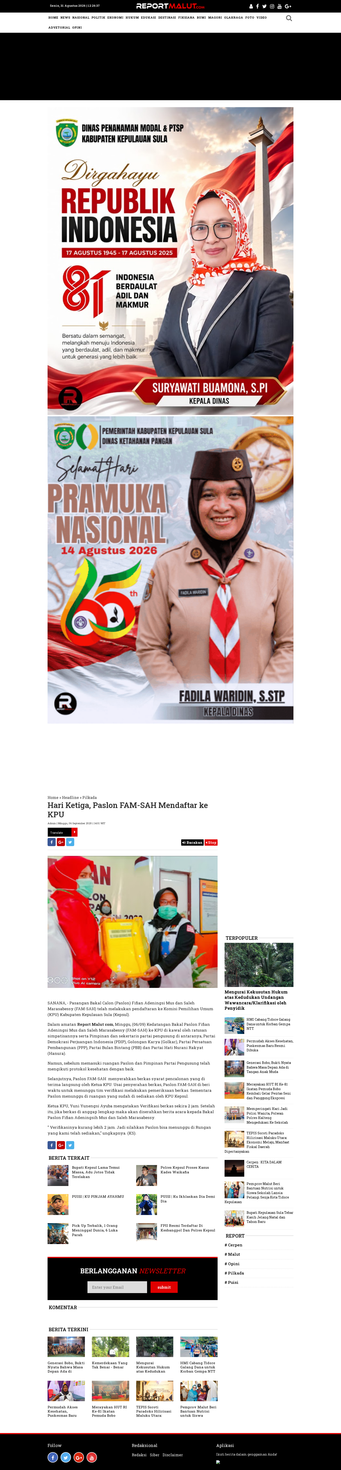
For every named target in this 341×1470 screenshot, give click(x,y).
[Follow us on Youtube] (92, 1457)
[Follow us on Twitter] (66, 1457)
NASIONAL (80, 17)
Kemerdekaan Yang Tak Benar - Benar (110, 1365)
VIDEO (261, 17)
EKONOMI (115, 17)
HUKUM (132, 17)
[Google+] (61, 842)
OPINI (77, 27)
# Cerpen (233, 1245)
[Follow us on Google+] (79, 1457)
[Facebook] (52, 842)
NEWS (65, 17)
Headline (70, 797)
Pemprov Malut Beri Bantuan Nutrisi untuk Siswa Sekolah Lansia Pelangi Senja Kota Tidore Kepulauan (198, 1417)
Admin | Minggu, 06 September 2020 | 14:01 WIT (76, 823)
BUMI (201, 17)
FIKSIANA (186, 17)
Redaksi (139, 1455)
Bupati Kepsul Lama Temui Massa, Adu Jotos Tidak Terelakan (96, 1172)
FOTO (249, 17)
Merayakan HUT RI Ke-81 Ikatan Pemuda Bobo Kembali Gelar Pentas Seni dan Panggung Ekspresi (109, 1417)
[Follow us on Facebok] (53, 1457)
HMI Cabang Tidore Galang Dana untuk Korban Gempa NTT (197, 1367)
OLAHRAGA (233, 17)
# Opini (232, 1263)
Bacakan (194, 842)
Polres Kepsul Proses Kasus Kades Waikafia (185, 1169)
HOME (53, 17)
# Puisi (231, 1282)
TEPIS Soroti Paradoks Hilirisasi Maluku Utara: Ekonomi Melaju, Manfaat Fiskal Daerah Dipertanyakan (257, 1142)
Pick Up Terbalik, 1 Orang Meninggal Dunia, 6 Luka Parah (95, 1230)
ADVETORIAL (59, 27)
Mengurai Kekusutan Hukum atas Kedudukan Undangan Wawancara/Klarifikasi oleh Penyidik (153, 1373)
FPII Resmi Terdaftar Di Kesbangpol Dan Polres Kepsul (188, 1227)
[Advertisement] (170, 67)
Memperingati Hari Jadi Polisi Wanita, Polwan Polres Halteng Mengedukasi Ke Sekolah (267, 1115)
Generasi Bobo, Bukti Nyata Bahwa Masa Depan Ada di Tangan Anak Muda (66, 1369)
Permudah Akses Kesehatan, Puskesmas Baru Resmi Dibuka (63, 1413)
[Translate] (74, 832)
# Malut (232, 1254)
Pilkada (89, 797)
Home (53, 797)
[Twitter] (70, 842)
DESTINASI (167, 17)
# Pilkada (234, 1273)
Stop (211, 842)
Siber (154, 1455)
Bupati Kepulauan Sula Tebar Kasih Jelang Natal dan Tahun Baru (270, 1217)
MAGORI (215, 17)
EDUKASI (148, 17)
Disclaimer (173, 1455)
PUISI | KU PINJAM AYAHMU (98, 1196)
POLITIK (98, 17)
